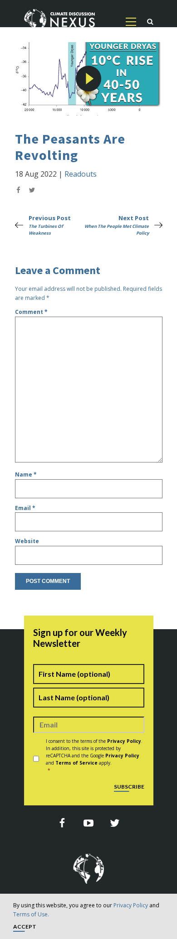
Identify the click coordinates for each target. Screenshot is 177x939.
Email (25, 508)
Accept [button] (24, 927)
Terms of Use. (31, 914)
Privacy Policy (130, 905)
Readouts (80, 174)
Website (27, 541)
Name (26, 474)
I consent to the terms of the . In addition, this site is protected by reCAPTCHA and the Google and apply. (94, 755)
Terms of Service (76, 763)
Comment (31, 312)
